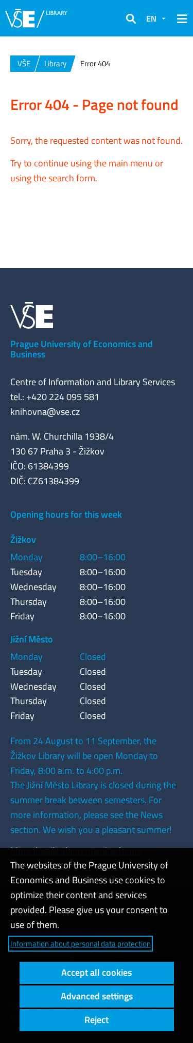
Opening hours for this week (66, 514)
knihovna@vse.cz (45, 412)
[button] (131, 18)
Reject (96, 1020)
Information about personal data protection (80, 944)
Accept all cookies (96, 972)
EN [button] (151, 18)
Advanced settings (97, 996)
